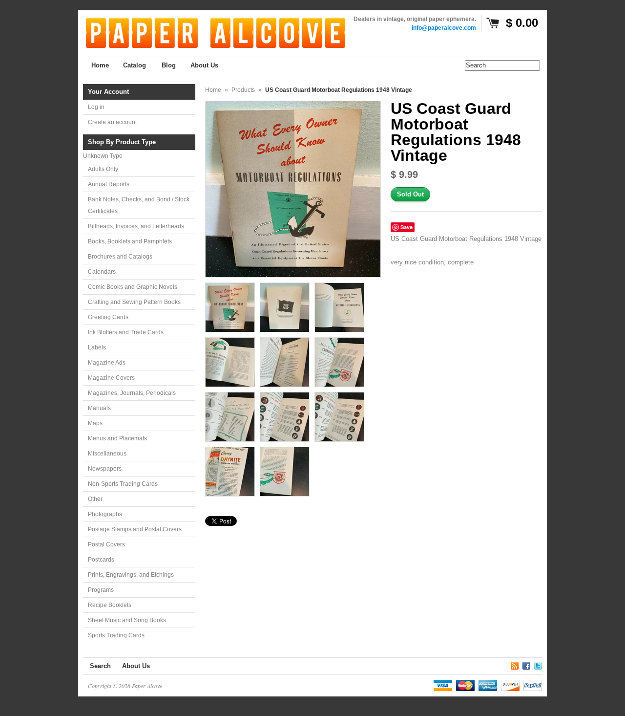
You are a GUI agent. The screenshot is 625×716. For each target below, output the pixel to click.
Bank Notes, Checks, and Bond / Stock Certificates (138, 205)
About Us (136, 666)
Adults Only (103, 169)
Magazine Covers (111, 377)
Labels (97, 347)
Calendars (102, 271)
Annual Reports (108, 184)
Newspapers (105, 468)
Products (243, 90)
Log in (96, 107)
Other (95, 499)
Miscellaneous (107, 453)
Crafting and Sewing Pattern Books (134, 302)
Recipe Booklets (109, 605)
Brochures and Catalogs (120, 256)
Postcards (101, 559)
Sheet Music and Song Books (127, 620)
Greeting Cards (108, 317)
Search (100, 666)
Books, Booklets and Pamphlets (130, 241)
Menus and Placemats (117, 438)
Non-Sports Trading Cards (123, 483)
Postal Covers (106, 544)
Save (406, 227)
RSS (515, 664)
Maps (95, 423)
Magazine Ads (106, 362)
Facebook (526, 664)
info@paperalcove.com (444, 27)
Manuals (99, 408)
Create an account (112, 122)
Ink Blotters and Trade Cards (126, 332)
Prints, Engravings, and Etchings (131, 574)
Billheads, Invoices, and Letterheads (136, 226)
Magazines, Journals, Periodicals (132, 393)
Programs (101, 589)
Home (213, 90)
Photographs (105, 514)
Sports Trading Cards (116, 635)
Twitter (538, 664)
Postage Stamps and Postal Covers (135, 529)
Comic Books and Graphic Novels (132, 286)
